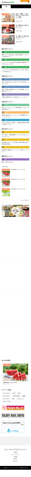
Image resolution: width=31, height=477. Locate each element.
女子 (19, 393)
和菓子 (24, 396)
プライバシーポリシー (15, 454)
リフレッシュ (20, 398)
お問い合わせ (15, 460)
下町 (13, 398)
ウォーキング (6, 393)
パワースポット (6, 396)
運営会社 (15, 458)
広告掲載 (15, 456)
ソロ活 (13, 393)
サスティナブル (6, 401)
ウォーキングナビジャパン (15, 449)
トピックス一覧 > (24, 200)
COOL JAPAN (16, 396)
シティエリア (6, 398)
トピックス (19, 21)
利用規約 (15, 452)
